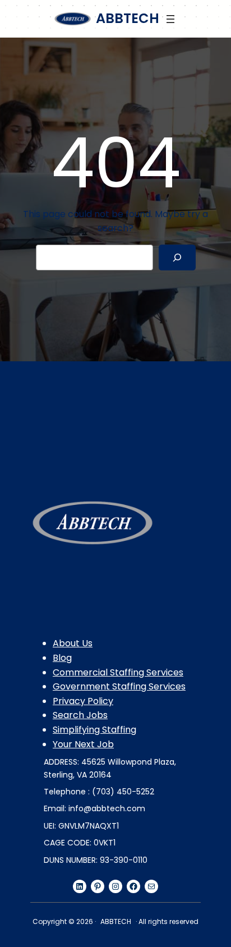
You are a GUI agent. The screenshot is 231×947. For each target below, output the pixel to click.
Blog (62, 657)
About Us (73, 643)
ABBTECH (127, 18)
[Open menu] (170, 19)
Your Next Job (83, 744)
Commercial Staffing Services (118, 672)
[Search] (177, 258)
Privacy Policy (83, 701)
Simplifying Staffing (94, 729)
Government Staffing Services (119, 686)
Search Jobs (80, 715)
